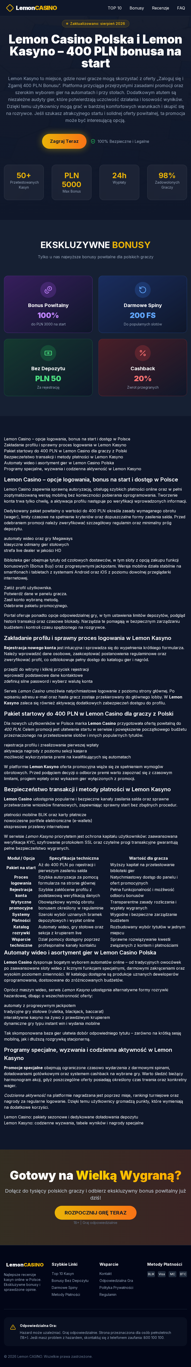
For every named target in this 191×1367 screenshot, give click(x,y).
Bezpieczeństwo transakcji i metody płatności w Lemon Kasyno (63, 456)
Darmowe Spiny (65, 1287)
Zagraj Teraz (64, 141)
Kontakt (105, 1273)
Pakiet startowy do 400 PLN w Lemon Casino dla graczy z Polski (65, 450)
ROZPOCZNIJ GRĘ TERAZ (96, 1213)
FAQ (181, 7)
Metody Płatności (66, 1294)
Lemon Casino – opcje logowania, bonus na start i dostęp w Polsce (67, 438)
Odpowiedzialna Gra (116, 1280)
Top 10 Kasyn (63, 1273)
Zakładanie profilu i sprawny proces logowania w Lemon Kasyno (65, 444)
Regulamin (107, 1294)
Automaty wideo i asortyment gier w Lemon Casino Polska (59, 462)
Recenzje (160, 7)
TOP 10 (115, 7)
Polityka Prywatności (116, 1287)
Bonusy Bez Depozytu (70, 1280)
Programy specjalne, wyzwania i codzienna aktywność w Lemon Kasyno (72, 468)
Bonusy (137, 7)
